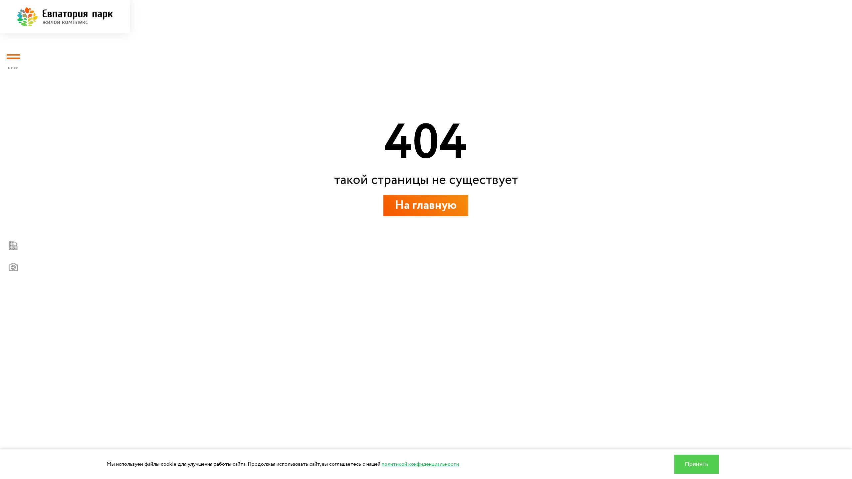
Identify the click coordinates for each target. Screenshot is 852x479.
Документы (114, 222)
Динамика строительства (150, 264)
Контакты (109, 307)
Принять (696, 464)
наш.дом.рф (99, 356)
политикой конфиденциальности (420, 464)
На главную (426, 205)
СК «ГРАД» (114, 328)
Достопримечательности (149, 286)
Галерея (103, 243)
